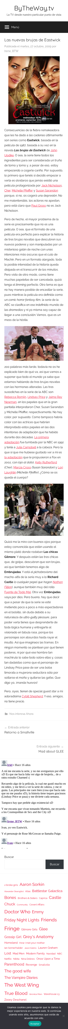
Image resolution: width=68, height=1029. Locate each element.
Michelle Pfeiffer (22, 190)
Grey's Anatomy (38, 936)
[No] (63, 1016)
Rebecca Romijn (15, 397)
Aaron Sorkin (32, 884)
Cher (7, 190)
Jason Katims (30, 948)
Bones (10, 897)
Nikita (16, 958)
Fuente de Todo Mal (17, 592)
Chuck (9, 904)
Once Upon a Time (48, 958)
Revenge (31, 964)
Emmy (38, 912)
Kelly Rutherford (46, 462)
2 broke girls (11, 885)
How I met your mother (32, 942)
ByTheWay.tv (34, 8)
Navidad (50, 953)
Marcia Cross (22, 467)
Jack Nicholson (51, 185)
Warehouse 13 (51, 994)
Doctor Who (17, 911)
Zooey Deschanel (15, 999)
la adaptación (13, 457)
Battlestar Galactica (47, 891)
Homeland (11, 942)
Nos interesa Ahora (21, 713)
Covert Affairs (36, 904)
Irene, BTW (11, 51)
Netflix (8, 958)
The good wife (17, 971)
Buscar (9, 857)
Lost (7, 953)
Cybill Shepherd (32, 696)
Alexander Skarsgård (14, 891)
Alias (27, 891)
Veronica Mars (35, 994)
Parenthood (14, 964)
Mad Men (18, 953)
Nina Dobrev (28, 958)
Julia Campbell (26, 447)
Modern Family (35, 953)
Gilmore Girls (29, 929)
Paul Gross (38, 205)
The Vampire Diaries (21, 977)
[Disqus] (34, 804)
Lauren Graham (48, 947)
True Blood (16, 993)
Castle (55, 897)
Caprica (43, 898)
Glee (43, 929)
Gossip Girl (12, 937)
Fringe (12, 928)
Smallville (44, 964)
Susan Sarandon (47, 190)
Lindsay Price (36, 397)
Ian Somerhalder (13, 948)
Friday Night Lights (21, 920)
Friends (49, 919)
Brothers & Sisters (27, 898)
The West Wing (21, 985)
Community (22, 905)
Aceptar (35, 1023)
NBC (59, 953)
